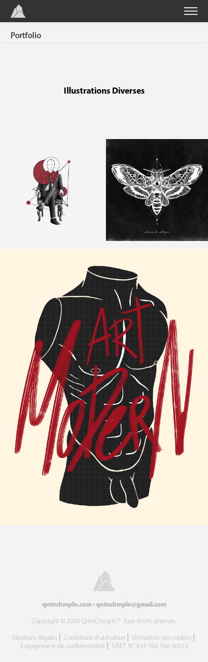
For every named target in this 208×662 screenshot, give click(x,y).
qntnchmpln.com (67, 604)
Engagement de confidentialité (63, 646)
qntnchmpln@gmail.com (131, 604)
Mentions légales (34, 638)
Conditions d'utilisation (94, 638)
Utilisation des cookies (161, 638)
